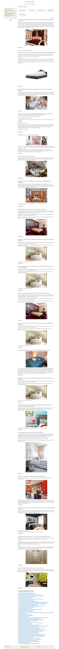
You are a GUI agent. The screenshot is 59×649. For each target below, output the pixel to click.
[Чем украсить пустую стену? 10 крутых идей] (36, 140)
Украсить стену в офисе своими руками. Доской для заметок (32, 476)
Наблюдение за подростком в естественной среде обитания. (28, 626)
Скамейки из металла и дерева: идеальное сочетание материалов (29, 641)
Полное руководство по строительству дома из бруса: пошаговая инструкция (31, 636)
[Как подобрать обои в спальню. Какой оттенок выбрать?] (36, 457)
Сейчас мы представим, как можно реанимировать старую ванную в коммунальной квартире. (34, 602)
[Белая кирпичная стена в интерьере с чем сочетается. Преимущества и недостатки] (36, 195)
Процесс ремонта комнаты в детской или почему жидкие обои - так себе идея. (31, 619)
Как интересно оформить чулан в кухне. (25, 608)
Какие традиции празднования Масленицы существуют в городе (29, 643)
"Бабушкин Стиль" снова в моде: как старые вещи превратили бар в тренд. (31, 598)
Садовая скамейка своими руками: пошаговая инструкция (28, 640)
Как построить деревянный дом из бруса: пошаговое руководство (29, 638)
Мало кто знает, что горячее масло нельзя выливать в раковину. (29, 624)
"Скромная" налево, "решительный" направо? (26, 592)
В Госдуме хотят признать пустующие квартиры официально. (29, 620)
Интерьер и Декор (29, 1)
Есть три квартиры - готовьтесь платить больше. (26, 600)
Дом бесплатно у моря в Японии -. (24, 621)
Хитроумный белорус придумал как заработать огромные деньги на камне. (31, 622)
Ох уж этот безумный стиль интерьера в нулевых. (27, 607)
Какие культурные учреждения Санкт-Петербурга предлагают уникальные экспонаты (32, 630)
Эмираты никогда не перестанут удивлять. (26, 611)
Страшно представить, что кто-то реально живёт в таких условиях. (29, 618)
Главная (25, 4)
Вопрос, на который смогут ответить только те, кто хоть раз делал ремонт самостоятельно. (33, 625)
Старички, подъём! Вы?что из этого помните (26, 615)
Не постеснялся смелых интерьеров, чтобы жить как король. (28, 601)
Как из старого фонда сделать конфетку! (25, 623)
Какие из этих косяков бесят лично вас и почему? (27, 610)
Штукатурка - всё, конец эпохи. (24, 616)
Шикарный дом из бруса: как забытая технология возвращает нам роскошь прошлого (32, 635)
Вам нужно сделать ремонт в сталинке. (25, 597)
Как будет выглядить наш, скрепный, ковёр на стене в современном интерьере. (31, 606)
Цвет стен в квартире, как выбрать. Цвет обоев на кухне (30, 568)
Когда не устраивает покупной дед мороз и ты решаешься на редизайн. (30, 609)
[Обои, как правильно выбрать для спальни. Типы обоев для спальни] (36, 311)
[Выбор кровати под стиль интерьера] (36, 169)
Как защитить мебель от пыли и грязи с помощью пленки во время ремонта (31, 634)
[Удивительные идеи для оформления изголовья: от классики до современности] (36, 74)
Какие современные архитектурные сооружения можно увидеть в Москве (31, 631)
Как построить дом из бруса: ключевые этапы (26, 637)
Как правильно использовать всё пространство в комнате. (28, 605)
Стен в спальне (31, 10)
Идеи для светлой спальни (50, 10)
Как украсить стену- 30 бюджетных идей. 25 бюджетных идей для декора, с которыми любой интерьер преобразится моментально (35, 114)
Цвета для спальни (22, 10)
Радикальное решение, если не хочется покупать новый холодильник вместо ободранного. (33, 617)
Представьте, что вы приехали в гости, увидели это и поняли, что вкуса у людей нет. (32, 604)
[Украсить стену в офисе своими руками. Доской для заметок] (36, 489)
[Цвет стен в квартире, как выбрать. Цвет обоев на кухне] (36, 580)
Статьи (33, 4)
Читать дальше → (20, 47)
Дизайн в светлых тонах (41, 10)
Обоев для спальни (22, 14)
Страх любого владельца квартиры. (24, 642)
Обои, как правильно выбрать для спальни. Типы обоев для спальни (34, 293)
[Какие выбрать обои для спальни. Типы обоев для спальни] (36, 227)
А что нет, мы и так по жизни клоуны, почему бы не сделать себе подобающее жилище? (33, 603)
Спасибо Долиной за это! (23, 613)
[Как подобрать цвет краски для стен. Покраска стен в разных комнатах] (36, 557)
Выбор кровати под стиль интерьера (26, 156)
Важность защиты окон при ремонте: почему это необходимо (29, 633)
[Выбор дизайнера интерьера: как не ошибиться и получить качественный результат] (36, 103)
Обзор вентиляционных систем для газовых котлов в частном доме (30, 628)
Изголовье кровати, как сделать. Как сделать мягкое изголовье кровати (34, 350)
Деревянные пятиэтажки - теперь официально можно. (27, 596)
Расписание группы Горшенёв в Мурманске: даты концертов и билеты (30, 639)
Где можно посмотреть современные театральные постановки (29, 632)
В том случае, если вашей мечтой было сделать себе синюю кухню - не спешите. (32, 627)
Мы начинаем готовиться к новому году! (25, 614)
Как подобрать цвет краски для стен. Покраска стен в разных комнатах (34, 536)
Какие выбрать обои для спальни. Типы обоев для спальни (31, 209)
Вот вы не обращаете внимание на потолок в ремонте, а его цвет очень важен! (31, 595)
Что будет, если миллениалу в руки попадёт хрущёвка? (27, 593)
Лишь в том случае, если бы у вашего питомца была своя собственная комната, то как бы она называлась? (36, 612)
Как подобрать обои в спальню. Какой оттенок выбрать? (31, 432)
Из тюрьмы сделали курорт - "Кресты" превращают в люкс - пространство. (30, 594)
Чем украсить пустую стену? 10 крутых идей (28, 134)
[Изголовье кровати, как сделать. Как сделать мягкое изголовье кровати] (36, 359)
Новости (29, 4)
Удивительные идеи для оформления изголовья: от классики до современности (36, 52)
